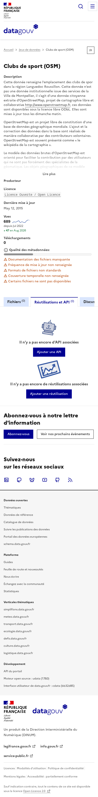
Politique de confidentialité (66, 768)
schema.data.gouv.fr (17, 544)
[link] (49, 352)
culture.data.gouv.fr (17, 646)
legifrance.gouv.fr (17, 746)
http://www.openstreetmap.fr (47, 105)
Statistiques (11, 591)
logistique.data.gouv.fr (18, 653)
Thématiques (12, 508)
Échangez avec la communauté (24, 584)
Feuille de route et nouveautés (23, 569)
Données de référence (18, 515)
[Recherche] (80, 6)
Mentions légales (14, 776)
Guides (8, 562)
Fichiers (16, 301)
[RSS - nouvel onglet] (70, 479)
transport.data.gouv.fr (18, 624)
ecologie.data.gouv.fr (18, 631)
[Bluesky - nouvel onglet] (31, 479)
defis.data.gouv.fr (15, 639)
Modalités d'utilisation (31, 768)
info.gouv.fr (49, 746)
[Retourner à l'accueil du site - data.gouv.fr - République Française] (50, 711)
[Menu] (92, 6)
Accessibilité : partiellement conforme (52, 776)
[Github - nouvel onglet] (57, 479)
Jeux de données (29, 50)
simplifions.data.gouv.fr (19, 609)
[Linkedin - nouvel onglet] (6, 479)
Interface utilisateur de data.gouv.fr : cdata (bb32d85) (39, 686)
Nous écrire (11, 577)
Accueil (8, 50)
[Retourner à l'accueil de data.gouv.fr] (21, 30)
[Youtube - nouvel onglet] (44, 479)
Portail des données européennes (25, 537)
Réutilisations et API (54, 302)
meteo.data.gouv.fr (16, 617)
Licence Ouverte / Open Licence (32, 194)
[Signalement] (90, 50)
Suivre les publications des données (27, 529)
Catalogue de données (18, 522)
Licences (9, 768)
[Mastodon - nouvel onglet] (19, 479)
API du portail (13, 671)
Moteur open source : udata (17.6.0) (26, 679)
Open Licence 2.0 (34, 791)
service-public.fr (16, 756)
